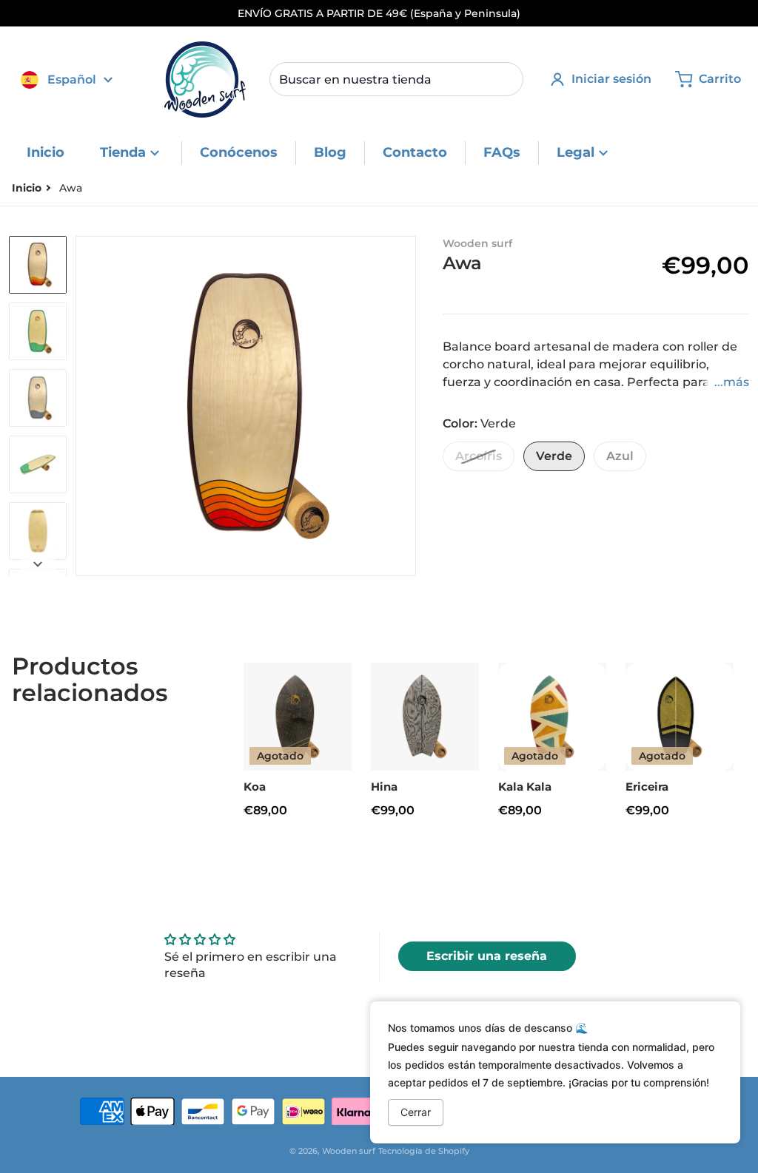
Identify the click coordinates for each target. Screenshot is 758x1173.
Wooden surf (348, 1151)
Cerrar (415, 1112)
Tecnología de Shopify (423, 1151)
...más (731, 382)
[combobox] (396, 79)
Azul (620, 456)
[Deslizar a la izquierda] (84, 406)
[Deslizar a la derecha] (407, 406)
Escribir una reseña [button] (486, 956)
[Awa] (38, 398)
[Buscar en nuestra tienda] (506, 79)
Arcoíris (478, 456)
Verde (554, 456)
